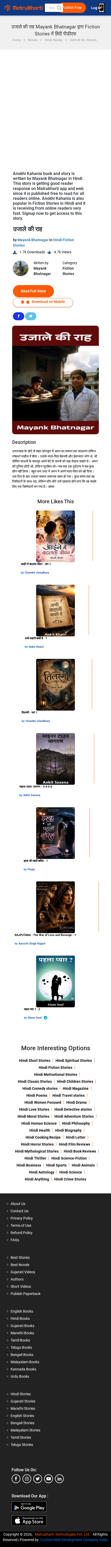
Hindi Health (39, 1130)
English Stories (22, 1416)
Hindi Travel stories (68, 1095)
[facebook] (16, 1478)
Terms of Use (21, 1225)
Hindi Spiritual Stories (74, 1060)
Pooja (31, 869)
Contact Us (19, 1211)
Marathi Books (22, 1333)
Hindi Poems (36, 1095)
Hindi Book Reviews (80, 1151)
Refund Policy (22, 1233)
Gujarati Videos (23, 1272)
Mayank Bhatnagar (33, 240)
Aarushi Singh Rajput (32, 943)
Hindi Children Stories (75, 1081)
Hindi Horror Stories (37, 1144)
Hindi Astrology (41, 1172)
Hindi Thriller (35, 1158)
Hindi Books (20, 1318)
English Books (22, 1311)
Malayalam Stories (25, 1430)
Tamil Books (20, 1340)
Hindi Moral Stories (33, 1116)
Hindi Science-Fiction (69, 1158)
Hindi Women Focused (43, 1102)
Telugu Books (21, 1347)
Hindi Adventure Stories (74, 1116)
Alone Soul (35, 1017)
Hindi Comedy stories (40, 1088)
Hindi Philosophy (76, 1123)
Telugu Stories (22, 1445)
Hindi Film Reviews (74, 1144)
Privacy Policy (22, 1218)
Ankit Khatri (36, 647)
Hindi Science (70, 1172)
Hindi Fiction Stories (55, 1067)
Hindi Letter (75, 1137)
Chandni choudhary (37, 572)
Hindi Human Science (39, 1123)
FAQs (15, 1240)
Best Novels (20, 1265)
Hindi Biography (68, 1130)
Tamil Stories (21, 1437)
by (23, 572)
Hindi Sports (56, 1165)
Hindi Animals (83, 1165)
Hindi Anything (37, 1179)
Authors (17, 1279)
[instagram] (26, 1478)
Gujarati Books (22, 1326)
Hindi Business (29, 1165)
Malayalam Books (25, 1362)
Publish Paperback (26, 1294)
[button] (59, 8)
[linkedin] (59, 1478)
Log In (96, 8)
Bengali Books (22, 1355)
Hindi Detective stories (73, 1109)
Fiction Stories (68, 271)
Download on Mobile (48, 302)
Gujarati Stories (23, 1401)
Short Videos (21, 1286)
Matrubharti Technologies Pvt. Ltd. (63, 1534)
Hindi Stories (21, 1394)
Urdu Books (20, 1376)
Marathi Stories (23, 1408)
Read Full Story (33, 291)
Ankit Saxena (31, 795)
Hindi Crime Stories (70, 1179)
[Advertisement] (55, 107)
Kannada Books (23, 1369)
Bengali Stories (22, 1423)
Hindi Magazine (76, 1088)
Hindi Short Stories (34, 1060)
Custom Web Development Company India (73, 1540)
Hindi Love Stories (34, 1109)
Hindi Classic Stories (35, 1081)
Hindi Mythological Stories (37, 1151)
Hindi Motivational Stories (55, 1074)
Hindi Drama (76, 1102)
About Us (18, 1204)
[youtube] (48, 1478)
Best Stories (20, 1257)
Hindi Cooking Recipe (43, 1137)
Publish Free (72, 7)
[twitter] (37, 1478)
